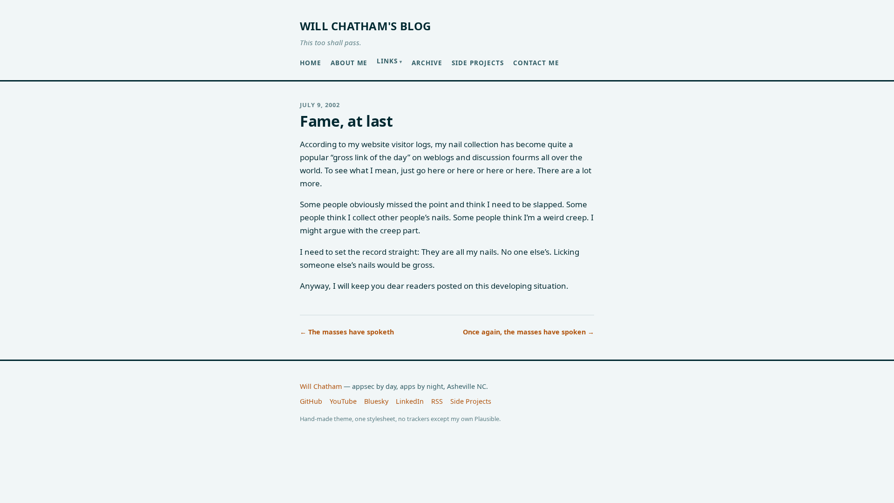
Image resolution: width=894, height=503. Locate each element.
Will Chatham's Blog (365, 26)
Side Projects (478, 62)
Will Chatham (321, 386)
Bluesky (376, 401)
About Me (349, 62)
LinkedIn (410, 401)
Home (310, 62)
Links (387, 60)
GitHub (311, 401)
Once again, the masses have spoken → (528, 331)
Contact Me (536, 62)
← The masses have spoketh (347, 331)
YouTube (343, 401)
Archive (427, 62)
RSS (437, 401)
